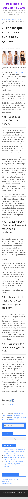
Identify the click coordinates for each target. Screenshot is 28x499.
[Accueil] (3, 19)
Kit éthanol (5, 481)
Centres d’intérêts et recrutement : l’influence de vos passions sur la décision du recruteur (14, 451)
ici (8, 166)
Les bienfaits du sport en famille (13, 455)
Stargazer (22, 494)
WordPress (15, 494)
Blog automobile (7, 483)
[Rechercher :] (14, 425)
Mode (11, 404)
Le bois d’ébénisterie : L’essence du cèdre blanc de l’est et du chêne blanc (14, 467)
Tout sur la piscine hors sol (10, 479)
